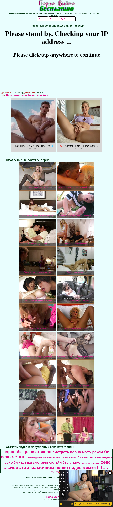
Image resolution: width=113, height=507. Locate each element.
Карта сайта (53, 497)
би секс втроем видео (95, 457)
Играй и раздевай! (67, 19)
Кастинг (46, 95)
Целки (9, 95)
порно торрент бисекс (37, 458)
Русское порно (20, 95)
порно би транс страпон (27, 452)
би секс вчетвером (90, 463)
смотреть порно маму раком (78, 452)
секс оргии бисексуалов (61, 457)
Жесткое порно (35, 95)
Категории (42, 19)
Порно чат (53, 19)
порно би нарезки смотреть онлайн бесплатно (41, 462)
